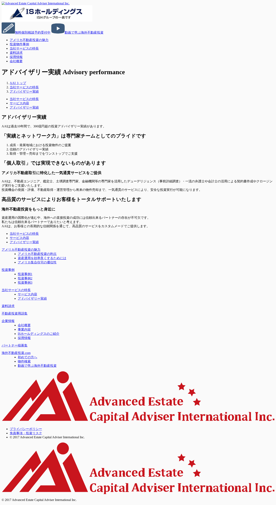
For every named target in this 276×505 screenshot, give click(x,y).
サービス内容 (19, 103)
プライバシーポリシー (26, 429)
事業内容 (24, 329)
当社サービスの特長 (24, 48)
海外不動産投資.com (16, 353)
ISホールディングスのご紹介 (38, 333)
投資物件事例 (19, 44)
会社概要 (16, 61)
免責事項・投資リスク (26, 433)
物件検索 (24, 361)
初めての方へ (27, 357)
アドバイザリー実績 (24, 107)
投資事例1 (25, 274)
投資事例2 (25, 278)
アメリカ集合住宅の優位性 (37, 262)
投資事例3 (25, 282)
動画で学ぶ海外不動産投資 (37, 365)
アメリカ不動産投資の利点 (37, 254)
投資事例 (8, 270)
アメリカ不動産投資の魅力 (29, 40)
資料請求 (8, 306)
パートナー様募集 (14, 345)
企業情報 (8, 321)
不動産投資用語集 (14, 313)
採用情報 (24, 338)
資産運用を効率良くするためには (42, 258)
